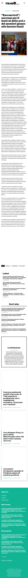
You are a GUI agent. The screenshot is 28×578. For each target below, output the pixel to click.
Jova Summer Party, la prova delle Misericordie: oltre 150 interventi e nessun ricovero (14, 284)
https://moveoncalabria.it (14, 350)
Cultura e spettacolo (8, 52)
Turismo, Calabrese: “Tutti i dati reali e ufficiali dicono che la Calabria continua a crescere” (14, 295)
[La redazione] (2, 10)
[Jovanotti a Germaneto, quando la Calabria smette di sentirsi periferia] (14, 456)
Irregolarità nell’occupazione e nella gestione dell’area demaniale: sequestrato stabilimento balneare (13, 330)
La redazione (8, 10)
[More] (26, 60)
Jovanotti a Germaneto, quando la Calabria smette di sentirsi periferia (14, 289)
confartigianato (14, 266)
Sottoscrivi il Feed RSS (6, 560)
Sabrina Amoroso (7, 407)
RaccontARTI (22, 266)
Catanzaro (8, 266)
